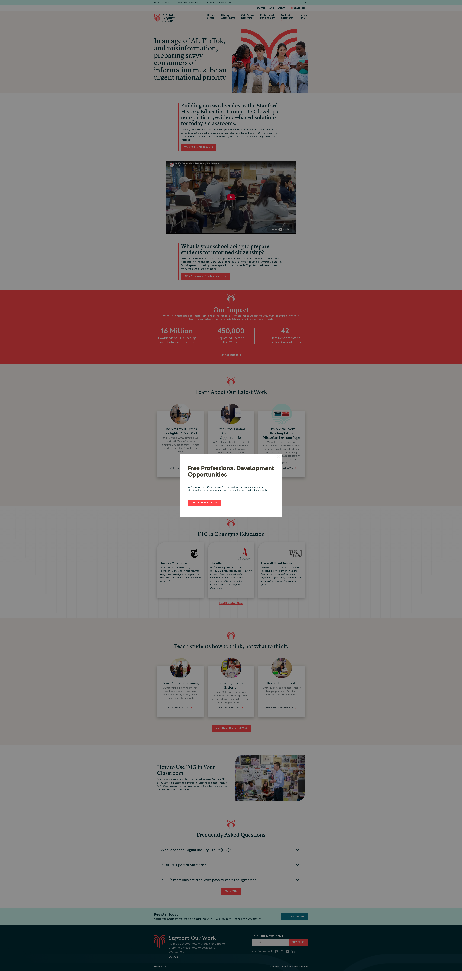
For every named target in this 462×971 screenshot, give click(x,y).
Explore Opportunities (204, 503)
